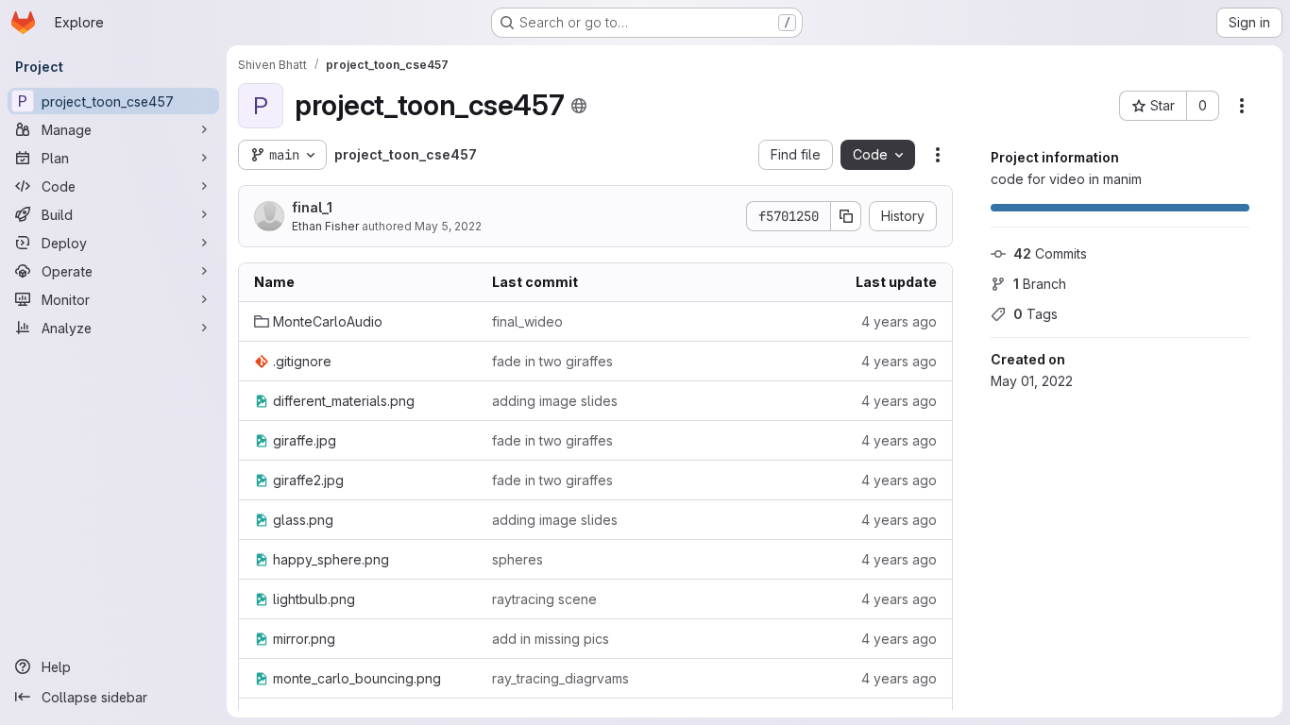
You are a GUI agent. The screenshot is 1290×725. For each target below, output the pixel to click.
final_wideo (527, 321)
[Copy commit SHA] (846, 216)
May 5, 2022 (448, 226)
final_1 (312, 207)
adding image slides (555, 401)
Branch (1039, 284)
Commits (1050, 253)
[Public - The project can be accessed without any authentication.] (578, 105)
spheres (517, 559)
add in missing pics (550, 639)
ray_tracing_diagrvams (560, 678)
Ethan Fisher (325, 226)
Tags (1035, 314)
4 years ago (899, 321)
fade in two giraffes (552, 361)
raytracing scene (544, 599)
